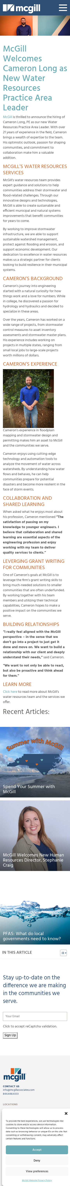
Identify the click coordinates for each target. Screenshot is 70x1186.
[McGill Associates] (21, 9)
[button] (66, 1113)
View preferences (37, 1171)
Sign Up (10, 1035)
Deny (37, 1160)
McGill (7, 117)
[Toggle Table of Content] (61, 953)
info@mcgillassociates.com (18, 1090)
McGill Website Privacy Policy (37, 1180)
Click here (10, 692)
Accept (37, 1150)
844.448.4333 (11, 1094)
